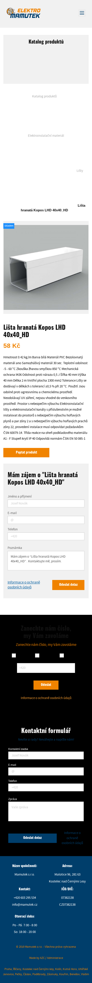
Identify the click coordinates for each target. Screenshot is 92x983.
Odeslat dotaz (68, 584)
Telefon (13, 529)
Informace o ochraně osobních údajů (24, 585)
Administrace (55, 958)
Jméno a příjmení (20, 496)
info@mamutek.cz (24, 905)
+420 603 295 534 (25, 898)
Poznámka (15, 548)
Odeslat (46, 685)
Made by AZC (37, 958)
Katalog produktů (44, 96)
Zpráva (12, 799)
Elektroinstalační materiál (46, 136)
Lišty (80, 171)
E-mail (12, 513)
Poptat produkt (26, 452)
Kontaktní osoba (18, 749)
